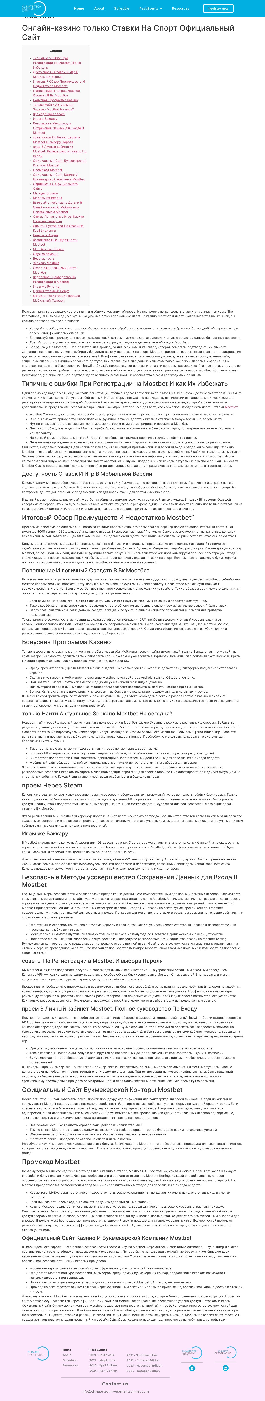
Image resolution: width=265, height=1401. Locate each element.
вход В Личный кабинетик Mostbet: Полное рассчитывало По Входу (60, 151)
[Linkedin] (192, 1368)
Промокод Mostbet (47, 170)
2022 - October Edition (143, 1360)
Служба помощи (45, 254)
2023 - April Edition (103, 1365)
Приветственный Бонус (51, 291)
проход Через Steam (49, 114)
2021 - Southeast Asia (142, 1355)
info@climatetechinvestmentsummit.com (115, 1391)
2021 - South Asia (101, 1355)
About (99, 8)
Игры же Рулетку (46, 286)
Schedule (121, 8)
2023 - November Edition (145, 1365)
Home (79, 8)
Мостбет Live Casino (48, 249)
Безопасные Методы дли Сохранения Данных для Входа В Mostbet (58, 128)
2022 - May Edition (102, 1360)
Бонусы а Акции (45, 235)
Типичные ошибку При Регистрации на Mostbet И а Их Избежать (57, 62)
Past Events (148, 8)
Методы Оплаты (45, 193)
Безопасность (44, 258)
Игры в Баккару (45, 119)
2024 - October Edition (143, 1371)
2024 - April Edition (103, 1370)
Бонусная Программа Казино (55, 100)
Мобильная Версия (47, 198)
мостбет (231, 407)
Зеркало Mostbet (46, 263)
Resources (180, 8)
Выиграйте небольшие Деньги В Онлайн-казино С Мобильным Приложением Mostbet (57, 207)
